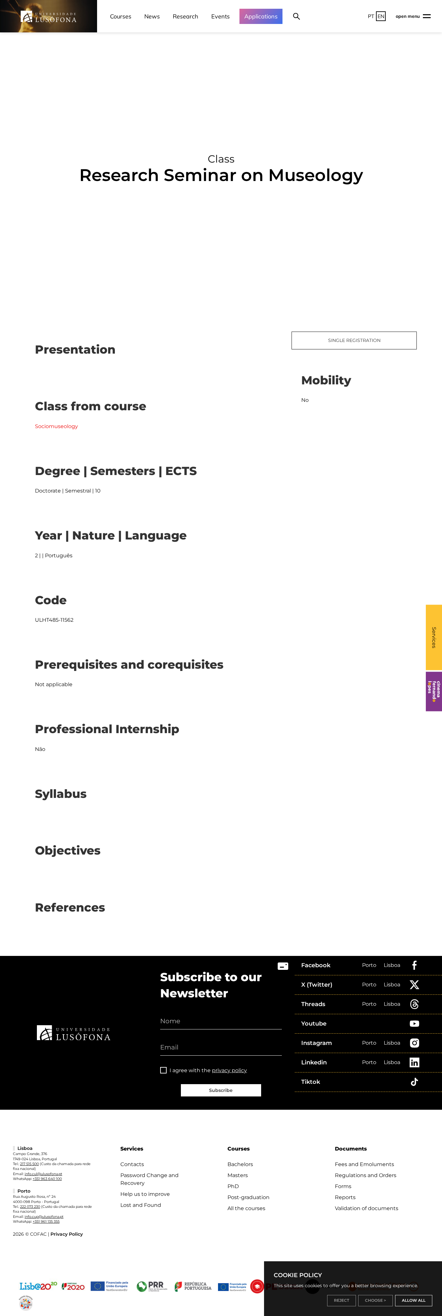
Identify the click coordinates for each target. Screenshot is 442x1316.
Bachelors (240, 1164)
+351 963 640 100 (47, 1178)
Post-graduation (248, 1197)
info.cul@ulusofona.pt (43, 1174)
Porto (369, 965)
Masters (237, 1175)
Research (185, 16)
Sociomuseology (56, 426)
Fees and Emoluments (364, 1164)
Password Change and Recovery (149, 1179)
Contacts (132, 1164)
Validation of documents (366, 1208)
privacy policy (229, 1070)
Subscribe (221, 1090)
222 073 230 (30, 1206)
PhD (233, 1186)
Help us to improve (145, 1194)
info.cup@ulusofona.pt (44, 1216)
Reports (345, 1197)
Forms (343, 1186)
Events (220, 16)
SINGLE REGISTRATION (354, 340)
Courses (120, 16)
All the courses (246, 1208)
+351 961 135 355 (46, 1221)
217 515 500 (29, 1164)
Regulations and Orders (365, 1175)
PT (371, 16)
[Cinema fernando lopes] (434, 691)
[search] (296, 16)
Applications (261, 16)
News (152, 16)
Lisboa (392, 965)
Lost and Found (140, 1205)
